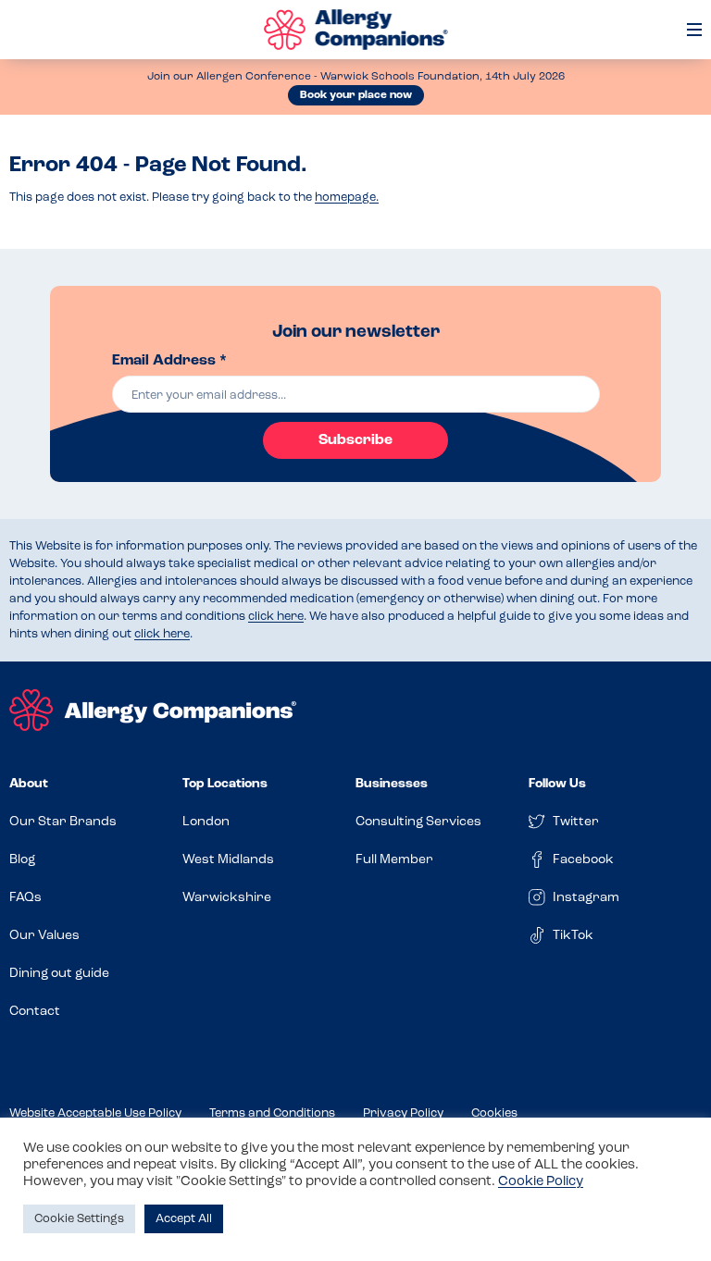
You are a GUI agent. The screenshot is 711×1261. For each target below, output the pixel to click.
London (206, 822)
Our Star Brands (63, 822)
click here (276, 617)
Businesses (392, 784)
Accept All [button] (184, 1219)
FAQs (25, 898)
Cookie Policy (540, 1182)
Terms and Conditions (272, 1113)
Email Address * (169, 360)
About (28, 784)
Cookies (494, 1113)
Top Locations (225, 784)
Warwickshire (226, 898)
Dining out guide (59, 974)
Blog (22, 860)
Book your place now (356, 95)
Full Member (394, 860)
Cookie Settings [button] (79, 1219)
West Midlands (228, 860)
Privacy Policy (403, 1113)
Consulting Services (418, 822)
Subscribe (355, 440)
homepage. (347, 198)
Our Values (44, 936)
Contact (34, 1012)
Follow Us (557, 784)
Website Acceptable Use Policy (95, 1113)
